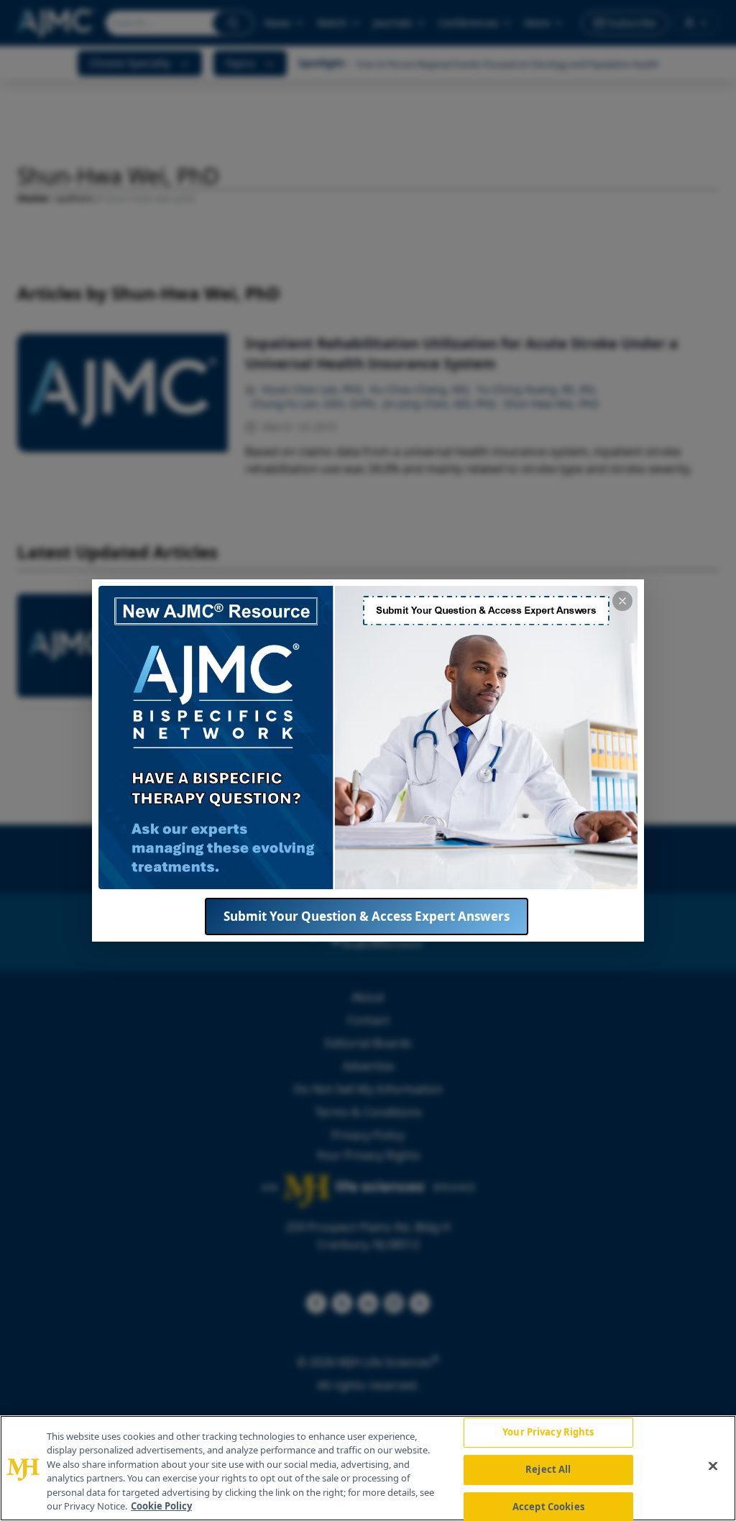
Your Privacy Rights (548, 1432)
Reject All (548, 1469)
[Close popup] (622, 601)
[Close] (713, 1466)
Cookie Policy (161, 1505)
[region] (368, 1468)
